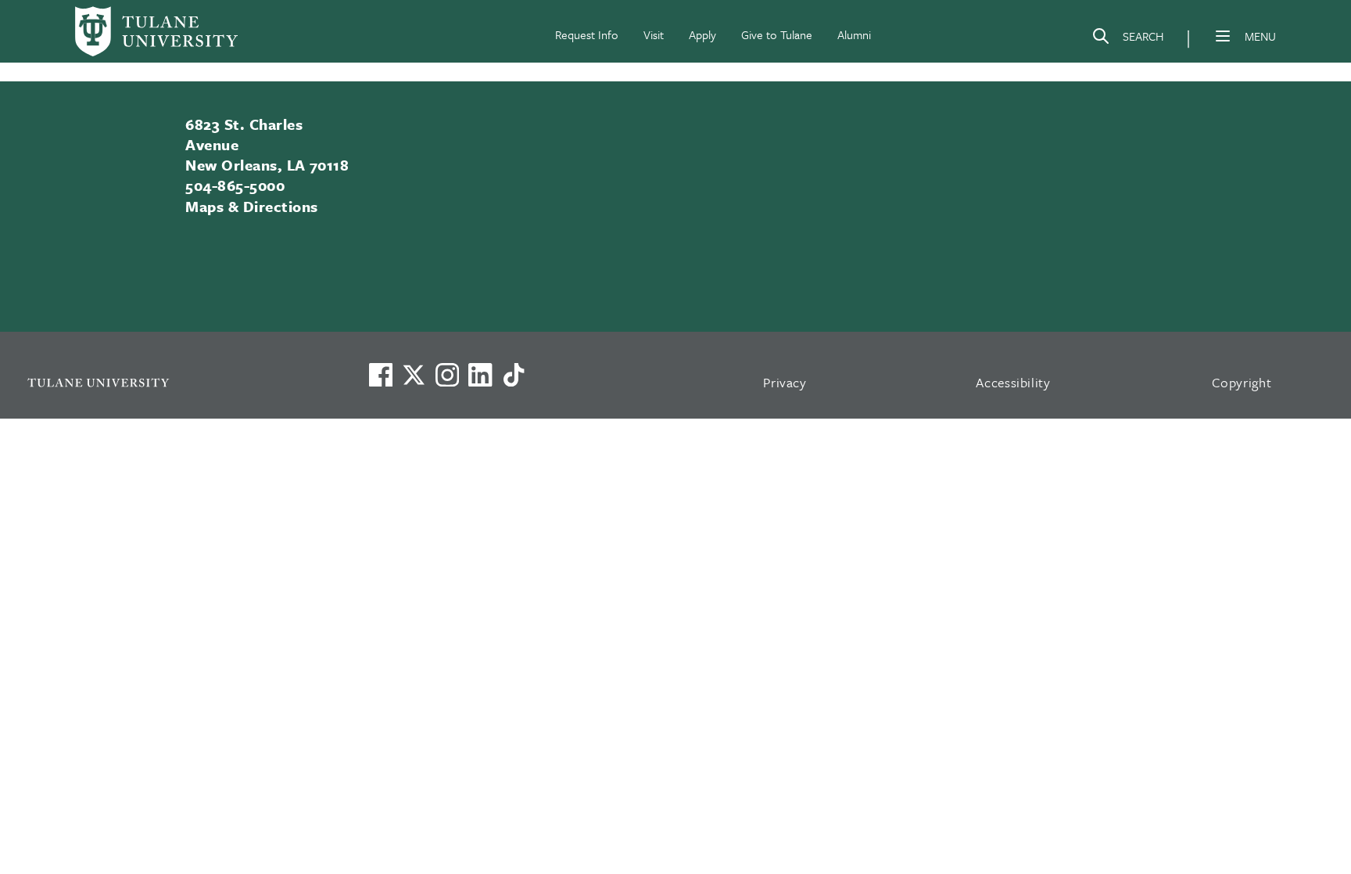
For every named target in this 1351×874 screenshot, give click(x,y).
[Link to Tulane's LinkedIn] (480, 375)
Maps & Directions (251, 206)
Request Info (586, 34)
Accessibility (1013, 382)
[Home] (156, 31)
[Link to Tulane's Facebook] (447, 375)
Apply (702, 34)
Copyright (1242, 382)
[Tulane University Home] (177, 382)
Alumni (854, 34)
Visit (653, 34)
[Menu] (1222, 36)
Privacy (785, 382)
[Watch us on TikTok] (513, 375)
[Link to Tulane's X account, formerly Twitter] (413, 375)
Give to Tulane (776, 34)
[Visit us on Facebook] (380, 375)
